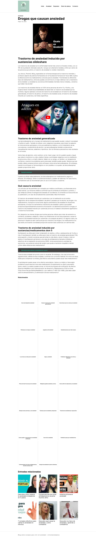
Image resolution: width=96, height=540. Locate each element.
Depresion (56, 6)
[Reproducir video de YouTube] (48, 117)
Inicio (42, 6)
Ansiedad (48, 6)
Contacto (75, 6)
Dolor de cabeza (66, 6)
